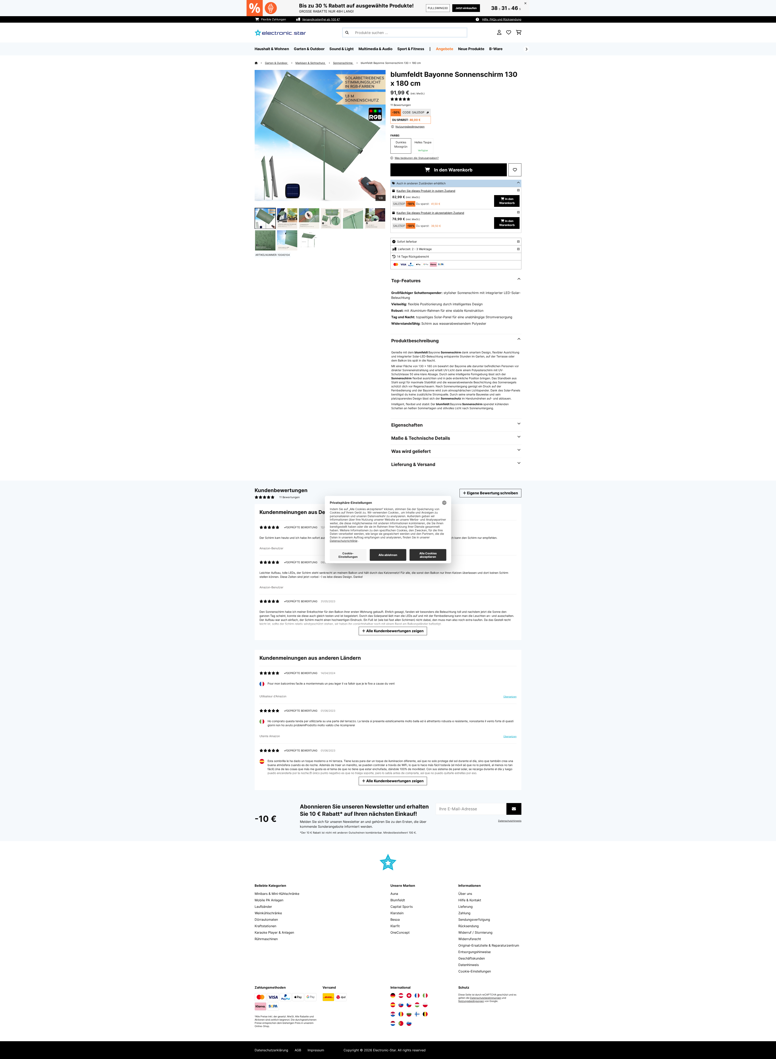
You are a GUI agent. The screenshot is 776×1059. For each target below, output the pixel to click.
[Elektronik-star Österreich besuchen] (401, 995)
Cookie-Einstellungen (474, 971)
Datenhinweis (468, 965)
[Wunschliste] (508, 32)
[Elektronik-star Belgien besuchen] (425, 1014)
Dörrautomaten (266, 919)
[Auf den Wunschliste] (514, 169)
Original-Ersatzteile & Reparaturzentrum (488, 945)
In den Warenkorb (452, 169)
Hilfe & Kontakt (469, 900)
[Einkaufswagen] (518, 32)
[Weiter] (526, 49)
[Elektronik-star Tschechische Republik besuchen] (409, 1004)
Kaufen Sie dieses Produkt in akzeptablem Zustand (430, 213)
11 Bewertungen (400, 105)
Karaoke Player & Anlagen (274, 932)
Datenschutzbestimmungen (485, 998)
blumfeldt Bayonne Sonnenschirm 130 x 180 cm (391, 62)
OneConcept (400, 932)
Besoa (395, 919)
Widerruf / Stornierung (475, 932)
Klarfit (395, 926)
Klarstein (397, 913)
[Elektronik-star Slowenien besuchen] (409, 1023)
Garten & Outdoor (276, 62)
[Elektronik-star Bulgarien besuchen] (409, 1014)
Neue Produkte (471, 49)
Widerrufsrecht (469, 939)
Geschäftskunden (471, 958)
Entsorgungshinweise (474, 952)
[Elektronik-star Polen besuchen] (425, 1004)
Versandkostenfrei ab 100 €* (321, 19)
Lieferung (465, 907)
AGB (298, 1050)
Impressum (316, 1050)
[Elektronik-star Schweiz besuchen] (409, 995)
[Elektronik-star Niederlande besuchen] (392, 1023)
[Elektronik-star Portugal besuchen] (401, 1023)
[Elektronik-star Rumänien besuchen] (401, 1014)
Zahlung (464, 913)
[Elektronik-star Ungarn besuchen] (417, 1004)
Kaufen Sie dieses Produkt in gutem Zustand (425, 190)
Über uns (465, 894)
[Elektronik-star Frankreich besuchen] (417, 995)
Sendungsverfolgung (474, 919)
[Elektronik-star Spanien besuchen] (392, 1004)
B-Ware (496, 49)
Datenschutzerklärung (271, 1050)
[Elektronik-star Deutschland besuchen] (392, 995)
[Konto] (499, 32)
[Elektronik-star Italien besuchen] (425, 995)
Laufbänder (263, 907)
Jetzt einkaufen (466, 8)
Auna (394, 894)
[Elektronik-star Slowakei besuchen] (401, 1004)
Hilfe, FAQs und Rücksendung (501, 19)
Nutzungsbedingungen (471, 1001)
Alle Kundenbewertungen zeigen (394, 631)
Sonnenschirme (343, 62)
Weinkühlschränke (268, 913)
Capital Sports (401, 907)
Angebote (444, 49)
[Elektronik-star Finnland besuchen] (417, 1014)
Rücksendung (468, 926)
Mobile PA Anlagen (269, 900)
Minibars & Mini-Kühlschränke (277, 894)
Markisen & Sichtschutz (310, 62)
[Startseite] (260, 62)
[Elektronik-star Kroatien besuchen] (392, 1014)
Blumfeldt (397, 900)
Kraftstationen (265, 926)
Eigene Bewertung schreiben (492, 493)
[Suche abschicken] (347, 32)
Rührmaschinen (266, 939)
